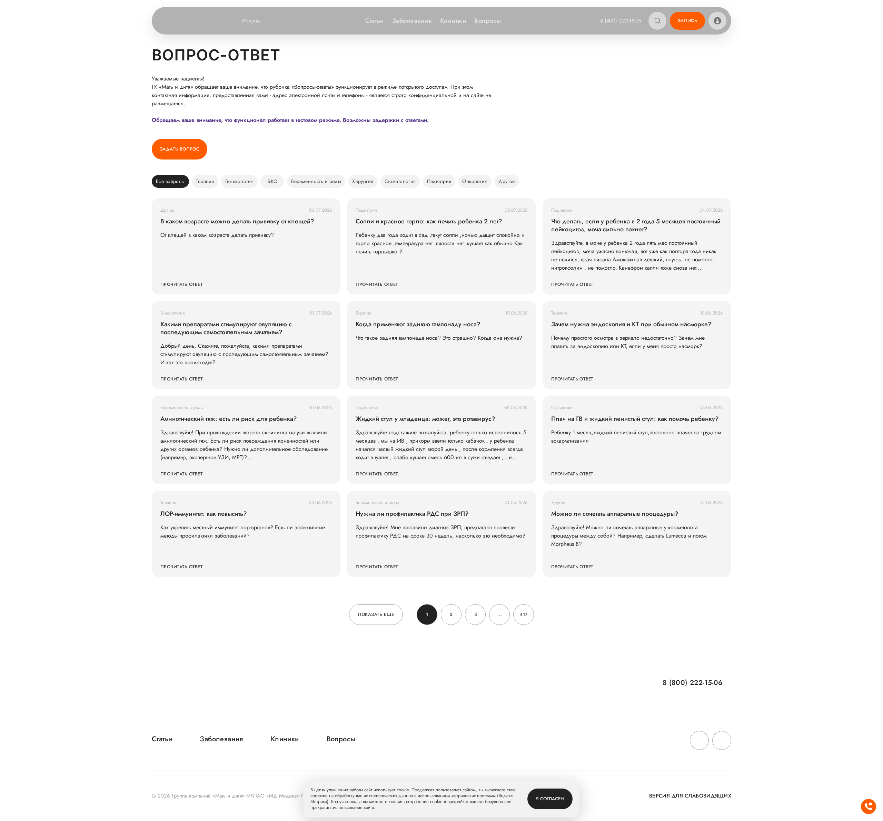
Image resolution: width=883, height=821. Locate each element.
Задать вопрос (179, 149)
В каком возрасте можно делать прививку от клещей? (237, 221)
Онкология (474, 181)
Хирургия (362, 181)
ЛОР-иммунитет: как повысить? (203, 514)
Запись (687, 20)
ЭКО (272, 181)
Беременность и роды (316, 181)
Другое (506, 181)
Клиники (453, 20)
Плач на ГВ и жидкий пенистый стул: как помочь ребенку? (635, 419)
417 (523, 614)
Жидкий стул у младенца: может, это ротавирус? (425, 419)
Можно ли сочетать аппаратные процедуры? (614, 514)
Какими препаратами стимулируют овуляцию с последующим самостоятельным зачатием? (226, 328)
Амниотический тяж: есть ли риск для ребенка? (228, 419)
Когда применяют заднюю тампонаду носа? (418, 324)
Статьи (374, 20)
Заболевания (412, 20)
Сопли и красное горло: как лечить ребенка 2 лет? (429, 221)
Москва (251, 20)
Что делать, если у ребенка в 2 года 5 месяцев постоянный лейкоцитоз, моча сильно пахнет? (636, 225)
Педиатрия (439, 181)
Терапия (205, 181)
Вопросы (487, 20)
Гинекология (239, 181)
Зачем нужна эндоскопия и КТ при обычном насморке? (631, 324)
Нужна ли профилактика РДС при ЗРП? (412, 514)
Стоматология (400, 181)
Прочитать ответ (181, 284)
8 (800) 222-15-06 (621, 21)
